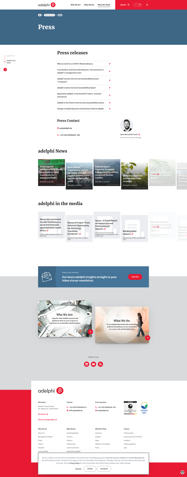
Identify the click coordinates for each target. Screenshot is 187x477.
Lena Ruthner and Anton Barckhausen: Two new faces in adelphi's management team (80, 71)
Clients (40, 444)
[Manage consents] (182, 472)
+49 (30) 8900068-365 (70, 135)
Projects (70, 440)
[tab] (84, 64)
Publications (71, 444)
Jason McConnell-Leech (129, 134)
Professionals (129, 433)
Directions (42, 414)
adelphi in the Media (102, 444)
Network (41, 448)
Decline (90, 469)
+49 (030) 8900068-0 (78, 407)
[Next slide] (155, 174)
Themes (70, 437)
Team (40, 440)
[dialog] (93, 463)
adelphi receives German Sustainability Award (76, 88)
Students (127, 440)
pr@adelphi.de (66, 128)
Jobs (125, 448)
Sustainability (43, 451)
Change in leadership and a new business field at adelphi (80, 109)
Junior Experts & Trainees (133, 437)
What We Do (89, 5)
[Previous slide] (31, 174)
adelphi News (11, 56)
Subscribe (135, 277)
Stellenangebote (130, 444)
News (97, 440)
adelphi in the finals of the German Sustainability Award (80, 103)
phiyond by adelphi (74, 451)
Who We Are (76, 5)
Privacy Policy (74, 463)
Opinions (98, 433)
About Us (41, 433)
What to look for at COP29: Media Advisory (75, 64)
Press (97, 448)
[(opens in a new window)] (144, 414)
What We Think (104, 5)
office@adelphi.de (76, 410)
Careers (126, 429)
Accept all (104, 469)
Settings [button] (78, 469)
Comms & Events (73, 448)
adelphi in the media (11, 62)
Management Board (45, 437)
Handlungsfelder (73, 433)
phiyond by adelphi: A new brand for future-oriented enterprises (79, 95)
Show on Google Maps (46, 420)
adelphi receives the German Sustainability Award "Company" (78, 80)
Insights (98, 437)
